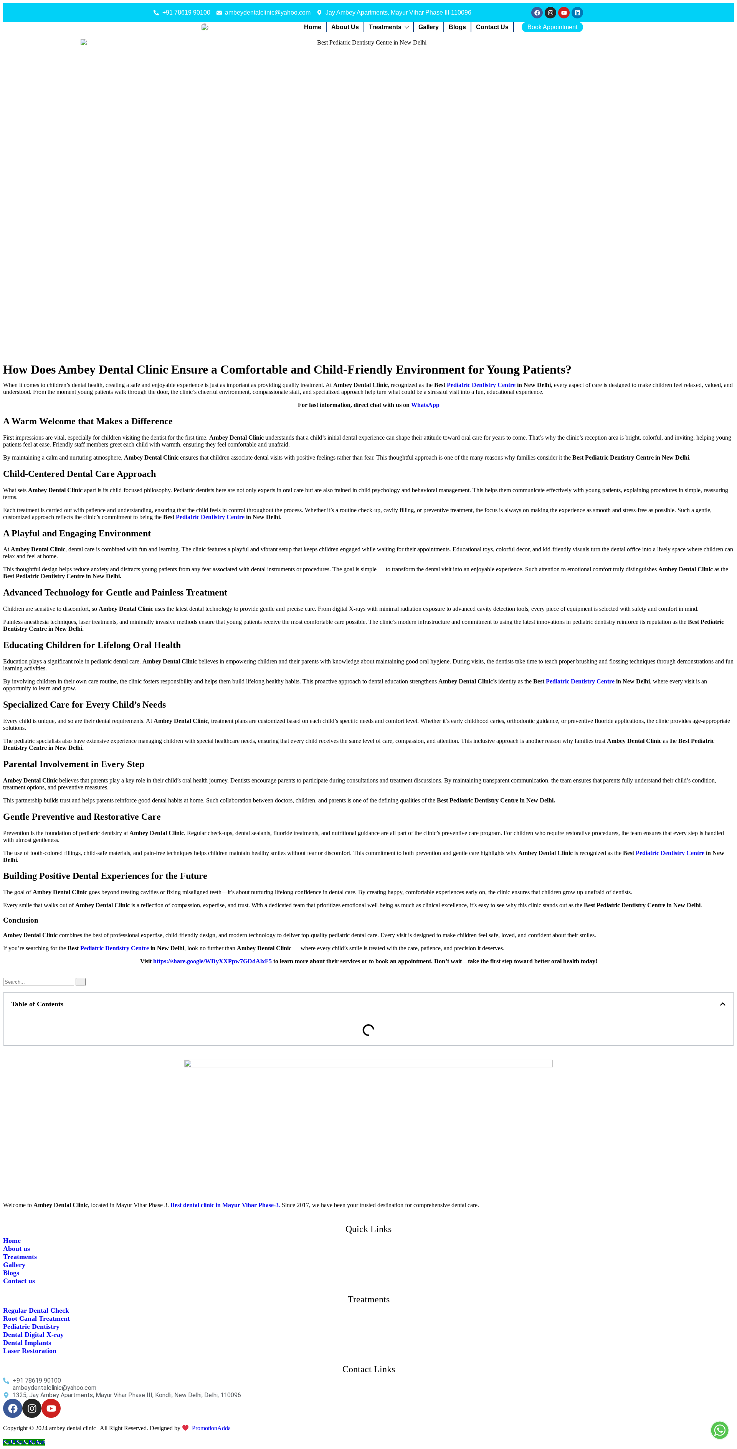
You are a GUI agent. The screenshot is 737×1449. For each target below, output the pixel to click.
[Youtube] (564, 12)
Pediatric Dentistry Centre (481, 385)
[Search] (81, 982)
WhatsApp (425, 405)
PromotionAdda (211, 1428)
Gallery (428, 27)
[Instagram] (550, 12)
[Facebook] (537, 12)
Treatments (385, 27)
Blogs (457, 27)
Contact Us (492, 27)
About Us (345, 27)
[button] (723, 1004)
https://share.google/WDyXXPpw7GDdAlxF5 (212, 961)
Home (312, 27)
